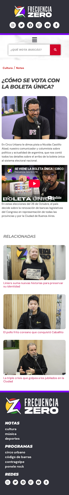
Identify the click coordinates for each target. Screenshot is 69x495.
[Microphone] (56, 25)
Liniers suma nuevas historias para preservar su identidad (33, 284)
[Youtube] (47, 25)
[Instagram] (13, 25)
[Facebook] (30, 25)
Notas (20, 68)
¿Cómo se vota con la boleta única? (31, 83)
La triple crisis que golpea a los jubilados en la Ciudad (33, 379)
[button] (34, 39)
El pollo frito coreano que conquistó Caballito (33, 332)
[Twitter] (21, 25)
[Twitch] (39, 25)
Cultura (8, 68)
